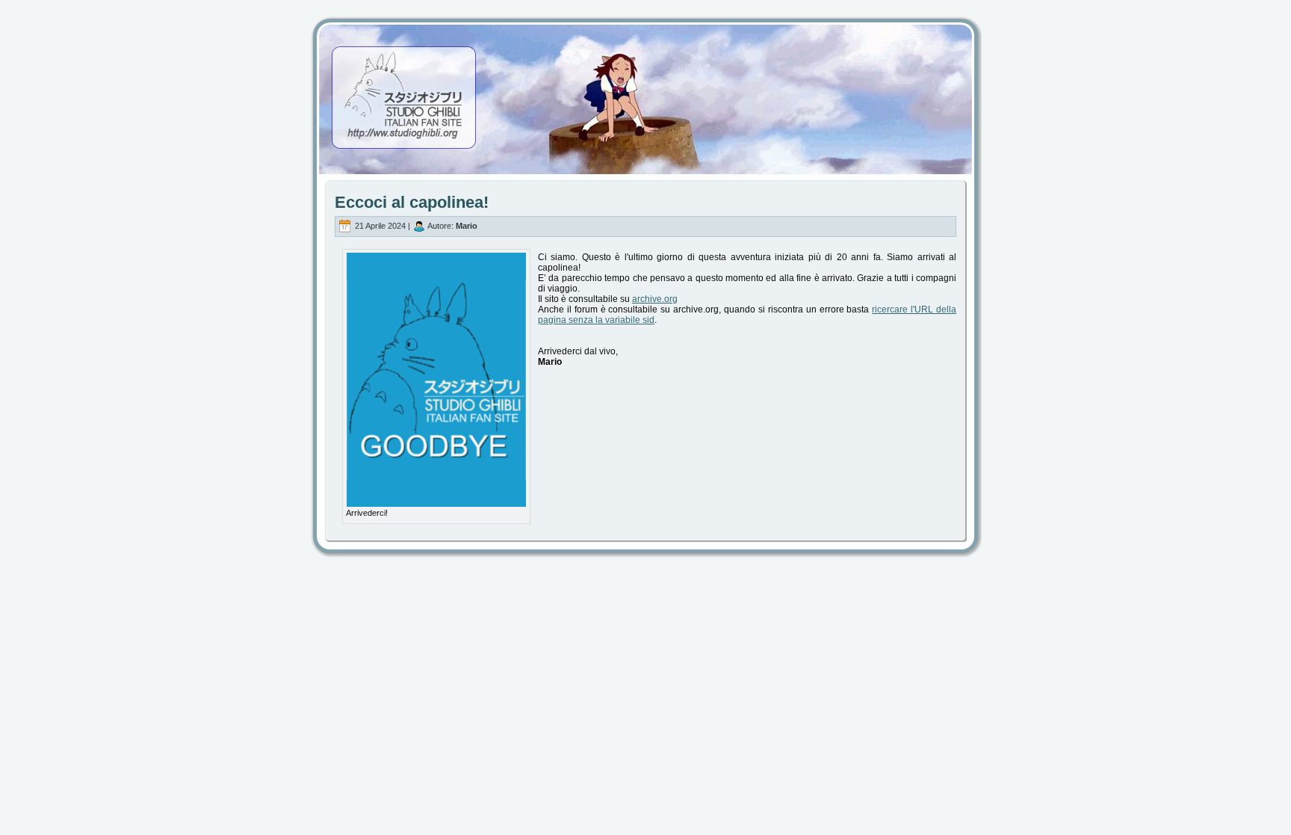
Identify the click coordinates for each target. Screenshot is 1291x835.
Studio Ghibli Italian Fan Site (645, 86)
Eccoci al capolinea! (412, 202)
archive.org (655, 299)
